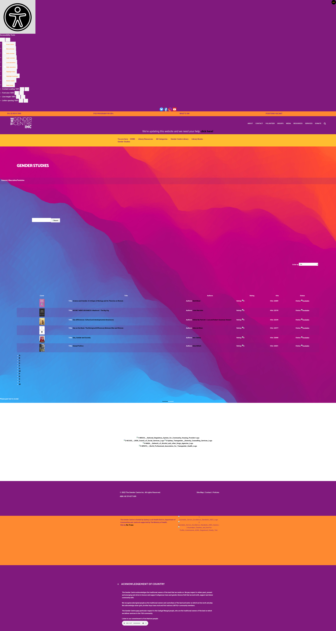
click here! (207, 131)
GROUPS (280, 123)
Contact (208, 492)
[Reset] (2, 40)
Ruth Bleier (197, 301)
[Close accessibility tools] (7, 40)
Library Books (197, 139)
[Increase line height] (23, 97)
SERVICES (308, 123)
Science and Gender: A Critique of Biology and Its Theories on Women (98, 301)
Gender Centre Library (179, 139)
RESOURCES (297, 123)
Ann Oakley (197, 338)
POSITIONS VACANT (274, 114)
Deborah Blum (198, 328)
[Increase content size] (27, 89)
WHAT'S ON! (184, 114)
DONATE (318, 123)
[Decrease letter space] (21, 101)
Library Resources (145, 139)
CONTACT (259, 123)
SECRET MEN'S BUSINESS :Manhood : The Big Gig (91, 310)
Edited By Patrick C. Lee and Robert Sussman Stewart (212, 320)
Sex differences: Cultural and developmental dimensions (93, 320)
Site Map (200, 492)
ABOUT (250, 123)
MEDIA (288, 123)
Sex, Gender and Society (82, 338)
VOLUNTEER (270, 123)
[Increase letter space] (26, 101)
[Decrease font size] (17, 93)
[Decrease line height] (18, 97)
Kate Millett (197, 346)
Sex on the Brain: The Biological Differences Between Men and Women (98, 328)
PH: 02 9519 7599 (14, 114)
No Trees (129, 525)
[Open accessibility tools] (17, 17)
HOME (132, 139)
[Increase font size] (21, 93)
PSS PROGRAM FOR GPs (103, 114)
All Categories (161, 139)
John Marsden (198, 310)
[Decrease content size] (22, 89)
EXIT (333, 2)
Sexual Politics (78, 346)
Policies (216, 492)
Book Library (165, 401)
